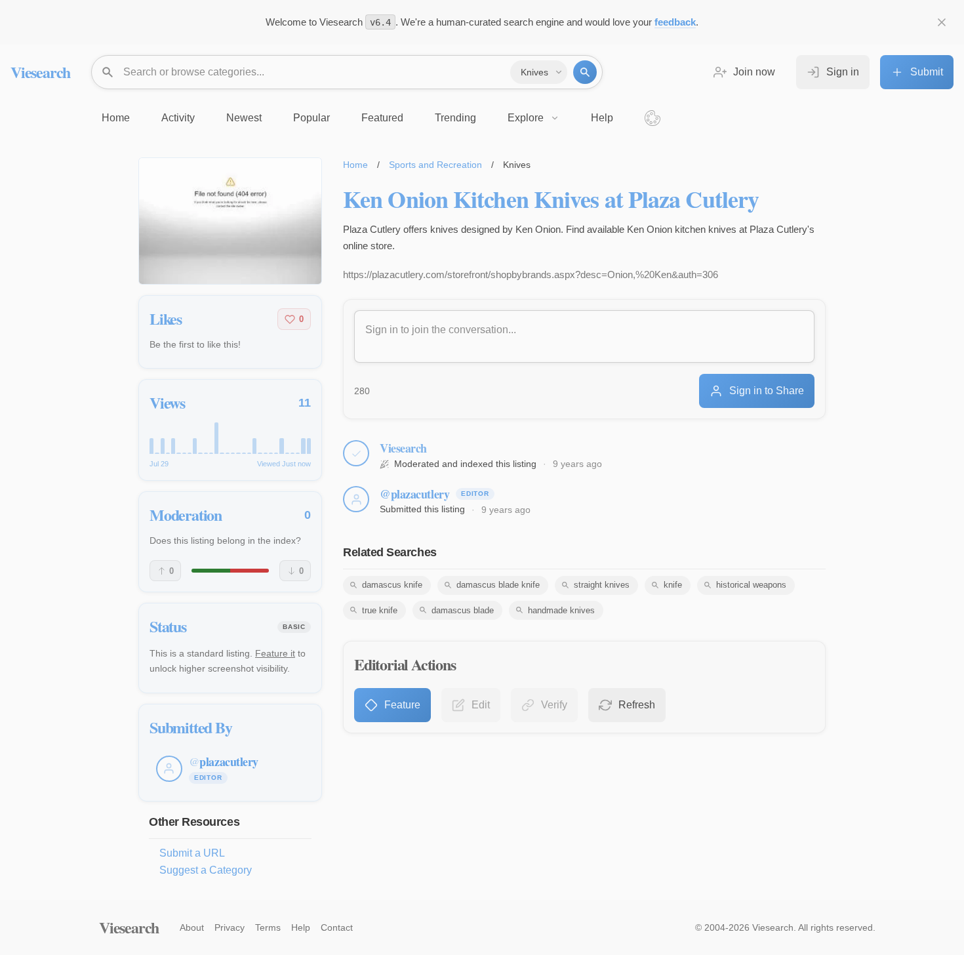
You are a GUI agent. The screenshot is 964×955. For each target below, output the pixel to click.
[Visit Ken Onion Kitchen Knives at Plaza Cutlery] (230, 221)
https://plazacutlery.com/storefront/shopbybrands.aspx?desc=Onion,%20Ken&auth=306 (530, 274)
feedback (675, 22)
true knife (379, 610)
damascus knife (392, 585)
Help (300, 927)
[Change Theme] (652, 118)
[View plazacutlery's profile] (356, 499)
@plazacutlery (414, 494)
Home (355, 164)
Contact (337, 927)
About (192, 927)
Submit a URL (192, 853)
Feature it (275, 653)
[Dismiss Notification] (942, 22)
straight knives (602, 585)
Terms (268, 927)
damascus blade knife (498, 585)
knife (673, 585)
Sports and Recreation (435, 164)
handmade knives (561, 610)
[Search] (585, 72)
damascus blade (463, 610)
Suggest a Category (205, 870)
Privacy (229, 927)
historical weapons (751, 585)
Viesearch (40, 71)
